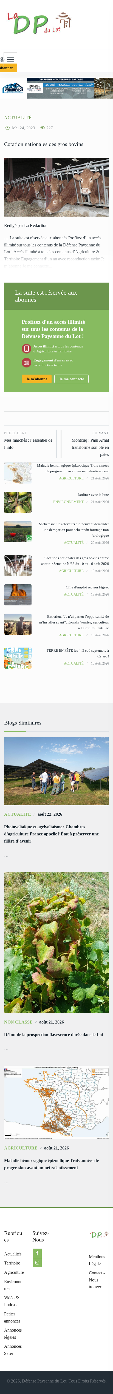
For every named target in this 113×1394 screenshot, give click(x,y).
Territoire (12, 1263)
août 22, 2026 (50, 814)
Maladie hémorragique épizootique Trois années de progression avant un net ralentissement (51, 1164)
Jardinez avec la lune (93, 495)
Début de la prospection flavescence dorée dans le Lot (53, 1034)
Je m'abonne (36, 379)
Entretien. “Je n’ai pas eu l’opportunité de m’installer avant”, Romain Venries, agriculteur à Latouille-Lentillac (74, 622)
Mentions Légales (97, 1260)
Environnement (68, 502)
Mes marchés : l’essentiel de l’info (28, 440)
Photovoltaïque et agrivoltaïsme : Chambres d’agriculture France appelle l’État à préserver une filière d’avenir (51, 833)
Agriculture (71, 478)
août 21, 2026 (51, 1022)
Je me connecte (71, 379)
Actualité (18, 117)
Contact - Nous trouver (97, 1280)
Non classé (18, 1022)
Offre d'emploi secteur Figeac (87, 587)
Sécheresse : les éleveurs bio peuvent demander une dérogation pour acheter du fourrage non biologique (74, 530)
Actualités (12, 1254)
